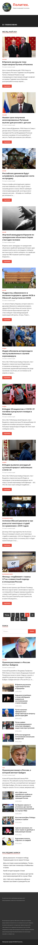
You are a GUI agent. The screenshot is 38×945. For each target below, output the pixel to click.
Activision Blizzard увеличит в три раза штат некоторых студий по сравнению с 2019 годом (17, 523)
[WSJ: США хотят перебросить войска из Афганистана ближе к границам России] (8, 799)
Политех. (21, 4)
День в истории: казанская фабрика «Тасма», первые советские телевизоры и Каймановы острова (18, 865)
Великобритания (7, 518)
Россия (4, 59)
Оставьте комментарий (8, 67)
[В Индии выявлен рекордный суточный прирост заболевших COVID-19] (19, 451)
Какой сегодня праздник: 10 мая (14, 871)
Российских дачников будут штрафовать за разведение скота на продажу (18, 176)
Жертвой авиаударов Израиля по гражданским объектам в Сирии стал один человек (18, 237)
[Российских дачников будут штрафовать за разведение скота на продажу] (19, 159)
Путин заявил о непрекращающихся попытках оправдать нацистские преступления (24, 725)
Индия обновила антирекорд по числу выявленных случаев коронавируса (17, 353)
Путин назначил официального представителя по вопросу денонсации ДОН (25, 712)
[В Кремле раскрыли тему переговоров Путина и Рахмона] (19, 48)
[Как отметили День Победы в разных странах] (8, 824)
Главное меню (11, 25)
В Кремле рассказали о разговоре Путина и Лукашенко (23, 686)
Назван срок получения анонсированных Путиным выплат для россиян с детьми (16, 120)
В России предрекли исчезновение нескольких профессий (24, 736)
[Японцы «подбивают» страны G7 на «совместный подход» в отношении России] (19, 562)
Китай (4, 170)
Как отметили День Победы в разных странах (25, 818)
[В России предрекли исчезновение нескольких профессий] (8, 741)
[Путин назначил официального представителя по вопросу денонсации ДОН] (8, 716)
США (3, 767)
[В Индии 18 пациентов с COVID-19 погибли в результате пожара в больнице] (19, 395)
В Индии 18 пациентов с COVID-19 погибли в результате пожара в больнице (18, 411)
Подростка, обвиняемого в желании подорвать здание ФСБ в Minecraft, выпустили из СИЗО (18, 295)
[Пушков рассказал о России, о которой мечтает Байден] (19, 766)
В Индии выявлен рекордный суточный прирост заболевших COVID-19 (17, 467)
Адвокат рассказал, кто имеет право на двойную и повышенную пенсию (25, 830)
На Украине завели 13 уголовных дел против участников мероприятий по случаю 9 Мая (24, 807)
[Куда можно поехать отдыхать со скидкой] (8, 845)
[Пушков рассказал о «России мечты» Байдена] (19, 658)
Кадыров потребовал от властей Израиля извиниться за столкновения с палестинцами (23, 699)
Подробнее (7, 86)
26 (32, 615)
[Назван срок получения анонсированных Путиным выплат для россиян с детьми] (19, 103)
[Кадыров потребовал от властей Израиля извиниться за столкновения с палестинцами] (8, 702)
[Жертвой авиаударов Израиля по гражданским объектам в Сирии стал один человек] (19, 219)
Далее (24, 619)
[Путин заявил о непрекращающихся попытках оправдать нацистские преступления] (8, 729)
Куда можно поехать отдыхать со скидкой (23, 839)
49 (17, 619)
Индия (4, 348)
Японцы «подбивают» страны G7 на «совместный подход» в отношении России (16, 579)
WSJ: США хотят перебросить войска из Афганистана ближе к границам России (23, 795)
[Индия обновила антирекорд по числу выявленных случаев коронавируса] (19, 337)
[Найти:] (19, 631)
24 (22, 615)
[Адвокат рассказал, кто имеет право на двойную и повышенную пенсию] (8, 834)
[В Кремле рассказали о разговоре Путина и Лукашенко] (8, 691)
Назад (7, 615)
